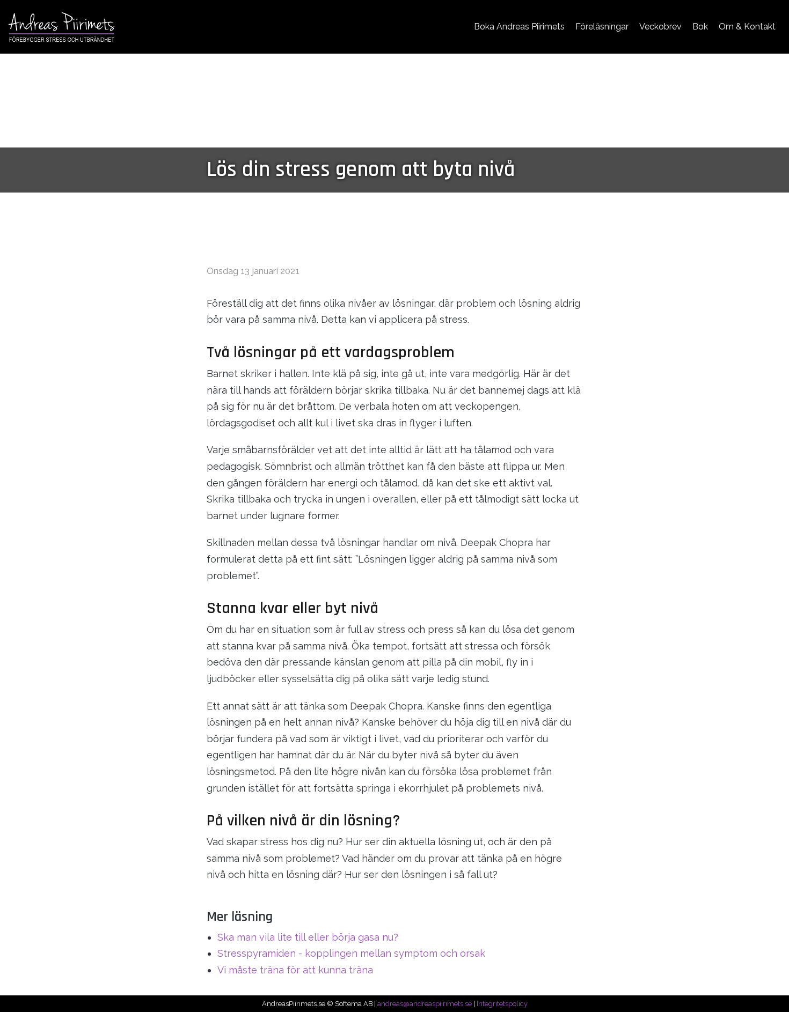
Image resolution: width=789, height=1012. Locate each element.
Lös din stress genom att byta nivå (361, 169)
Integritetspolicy (502, 1004)
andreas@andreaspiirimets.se (424, 1004)
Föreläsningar (602, 26)
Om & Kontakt (747, 26)
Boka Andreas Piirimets (519, 26)
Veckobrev (660, 26)
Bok (700, 26)
